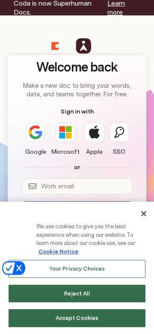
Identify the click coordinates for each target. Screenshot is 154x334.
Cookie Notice (58, 251)
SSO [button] (119, 151)
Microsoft (65, 151)
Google (35, 151)
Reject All (76, 293)
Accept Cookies (77, 318)
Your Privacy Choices (77, 268)
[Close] (143, 213)
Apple (94, 151)
